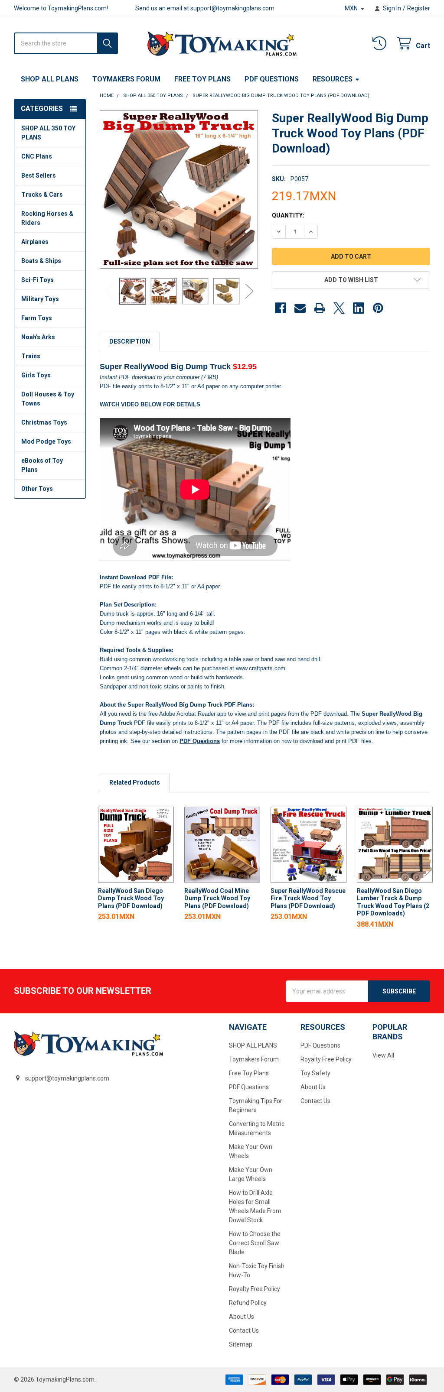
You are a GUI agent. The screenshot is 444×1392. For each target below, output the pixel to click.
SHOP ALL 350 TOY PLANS (48, 133)
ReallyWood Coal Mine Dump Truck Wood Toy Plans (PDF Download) (217, 898)
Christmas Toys (44, 422)
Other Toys (37, 488)
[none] (179, 189)
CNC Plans (36, 156)
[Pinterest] (378, 308)
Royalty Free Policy (254, 1288)
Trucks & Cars (42, 194)
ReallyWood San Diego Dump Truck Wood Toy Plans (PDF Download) (131, 898)
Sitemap (240, 1344)
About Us (241, 1316)
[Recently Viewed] (381, 43)
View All (383, 1055)
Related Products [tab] (134, 782)
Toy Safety (315, 1073)
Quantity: (288, 215)
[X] (339, 308)
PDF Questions (272, 79)
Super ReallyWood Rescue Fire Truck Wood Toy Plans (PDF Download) (308, 898)
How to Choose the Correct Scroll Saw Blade (255, 1243)
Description (129, 341)
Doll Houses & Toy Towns (47, 399)
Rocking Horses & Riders (47, 218)
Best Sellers (38, 175)
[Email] (300, 308)
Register (418, 8)
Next (249, 291)
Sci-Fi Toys (37, 279)
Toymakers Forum (126, 79)
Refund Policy (248, 1302)
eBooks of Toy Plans (42, 465)
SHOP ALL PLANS (49, 79)
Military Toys (40, 298)
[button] (351, 280)
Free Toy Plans (202, 79)
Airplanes (35, 241)
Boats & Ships (41, 260)
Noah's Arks (38, 337)
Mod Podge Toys (46, 441)
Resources (333, 79)
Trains (30, 356)
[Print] (319, 308)
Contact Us (244, 1330)
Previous (108, 291)
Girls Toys (36, 375)
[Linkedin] (358, 308)
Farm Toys (36, 318)
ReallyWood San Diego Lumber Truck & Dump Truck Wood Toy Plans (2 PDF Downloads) (393, 902)
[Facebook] (280, 308)
